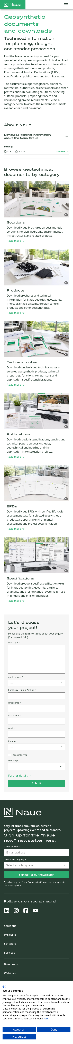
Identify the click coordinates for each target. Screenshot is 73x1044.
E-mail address (12, 847)
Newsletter (20, 755)
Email (11, 728)
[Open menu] (66, 4)
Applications (15, 677)
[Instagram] (16, 910)
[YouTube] (35, 910)
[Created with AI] (66, 214)
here (46, 1018)
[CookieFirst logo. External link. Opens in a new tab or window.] (4, 986)
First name (14, 703)
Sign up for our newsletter (36, 875)
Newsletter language (15, 860)
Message (14, 643)
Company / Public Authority (22, 690)
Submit (36, 783)
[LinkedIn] (7, 910)
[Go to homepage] (12, 5)
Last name (14, 716)
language (13, 761)
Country (12, 741)
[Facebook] (26, 910)
